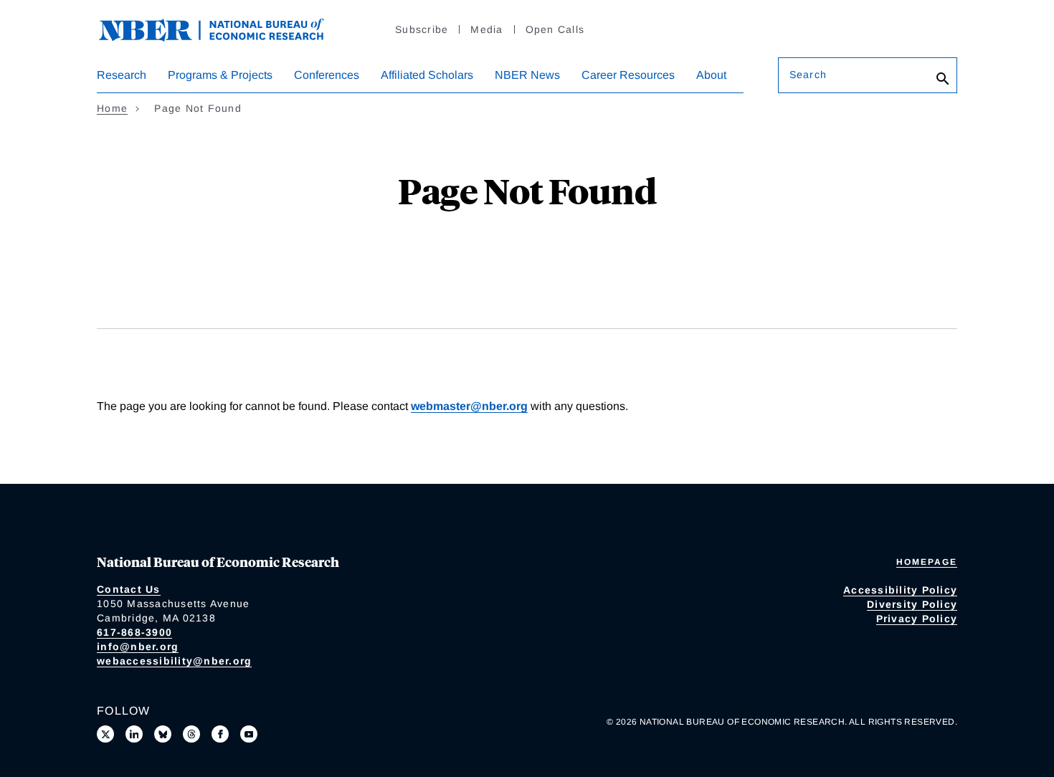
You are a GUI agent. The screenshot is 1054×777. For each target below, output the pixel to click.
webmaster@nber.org (469, 406)
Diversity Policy (912, 604)
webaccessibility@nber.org (174, 661)
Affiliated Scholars (427, 75)
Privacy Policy (917, 618)
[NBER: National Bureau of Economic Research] (223, 28)
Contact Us (129, 589)
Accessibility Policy (900, 590)
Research (121, 75)
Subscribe (421, 29)
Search (808, 75)
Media (486, 29)
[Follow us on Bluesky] (162, 734)
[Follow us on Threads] (191, 734)
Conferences (326, 75)
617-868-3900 (134, 632)
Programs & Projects (220, 75)
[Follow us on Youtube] (248, 734)
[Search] (942, 78)
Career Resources (628, 75)
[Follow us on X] (105, 734)
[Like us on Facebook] (220, 734)
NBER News (527, 75)
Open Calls (555, 29)
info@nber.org (138, 646)
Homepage (926, 562)
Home (112, 108)
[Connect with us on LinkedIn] (134, 734)
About (711, 75)
